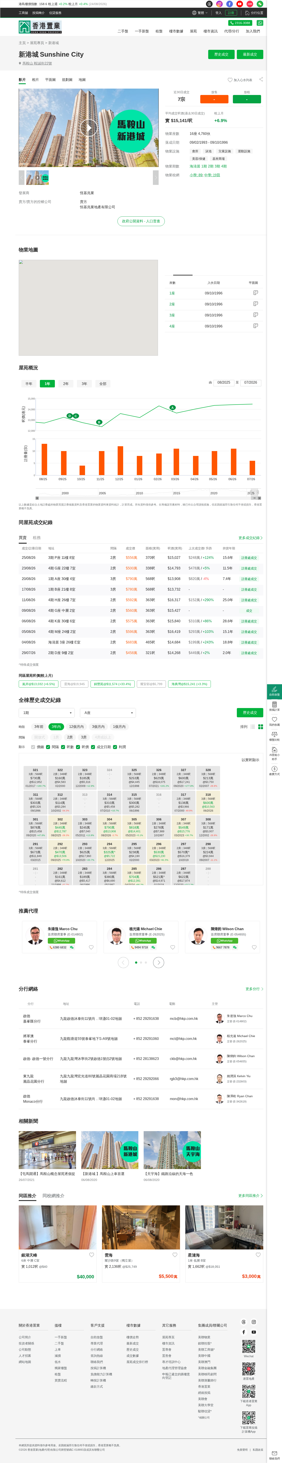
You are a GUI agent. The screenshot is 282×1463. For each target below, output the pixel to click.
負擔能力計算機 (101, 1374)
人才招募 (25, 1355)
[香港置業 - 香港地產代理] (40, 26)
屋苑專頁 (37, 43)
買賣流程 (61, 1380)
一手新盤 (61, 1337)
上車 (58, 1349)
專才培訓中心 (171, 1362)
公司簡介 (25, 1337)
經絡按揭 (204, 1392)
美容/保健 (198, 158)
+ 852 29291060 (146, 1039)
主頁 (22, 43)
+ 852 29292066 (146, 1079)
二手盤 (59, 1343)
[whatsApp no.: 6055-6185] (260, 23)
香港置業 (204, 1386)
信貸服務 (55, 13)
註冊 (231, 13)
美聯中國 (204, 1355)
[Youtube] (254, 1332)
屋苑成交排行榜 (137, 1362)
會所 (195, 151)
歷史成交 (221, 54)
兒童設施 (225, 151)
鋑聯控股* (205, 1343)
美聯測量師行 (207, 1380)
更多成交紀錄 (249, 538)
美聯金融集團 (207, 1368)
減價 (58, 1355)
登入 (218, 13)
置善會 (166, 1355)
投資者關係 (26, 1343)
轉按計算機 (98, 1380)
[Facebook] (243, 1332)
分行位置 (257, 13)
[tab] (22, 79)
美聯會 (202, 1399)
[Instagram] (254, 1322)
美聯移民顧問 (207, 1374)
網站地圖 (25, 1362)
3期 (217, 166)
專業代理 (97, 1343)
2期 (210, 166)
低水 (58, 1362)
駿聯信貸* (205, 1411)
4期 (224, 166)
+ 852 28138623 (146, 1059)
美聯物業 (204, 1337)
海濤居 (195, 166)
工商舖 (23, 13)
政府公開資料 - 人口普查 (141, 221)
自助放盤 (97, 1337)
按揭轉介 (38, 13)
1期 (204, 166)
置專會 (166, 1349)
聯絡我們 (97, 1362)
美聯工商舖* (206, 1349)
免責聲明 (242, 1449)
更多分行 (253, 989)
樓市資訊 (168, 1343)
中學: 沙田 (212, 175)
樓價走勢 (132, 1337)
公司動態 (25, 1349)
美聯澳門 (204, 1362)
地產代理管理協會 (174, 1368)
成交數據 (132, 1355)
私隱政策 (258, 1449)
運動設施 (244, 151)
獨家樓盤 (61, 1368)
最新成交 (250, 54)
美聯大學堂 (205, 1405)
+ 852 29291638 (146, 1019)
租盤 (58, 1374)
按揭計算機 (98, 1368)
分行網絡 (97, 1349)
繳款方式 (97, 1386)
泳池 (208, 151)
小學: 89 (196, 175)
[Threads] (243, 1322)
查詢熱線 (97, 1355)
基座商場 (218, 158)
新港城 (53, 43)
